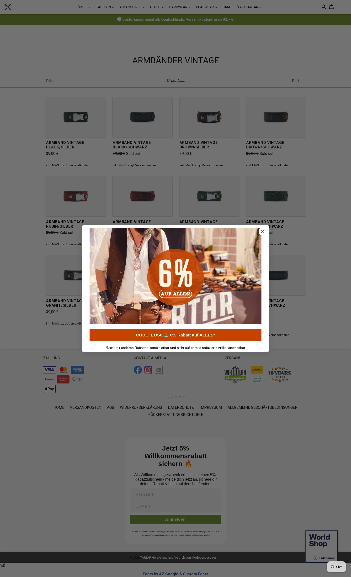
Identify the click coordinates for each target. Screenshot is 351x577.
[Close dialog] (262, 231)
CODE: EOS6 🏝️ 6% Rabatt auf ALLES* (175, 335)
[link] (175, 276)
